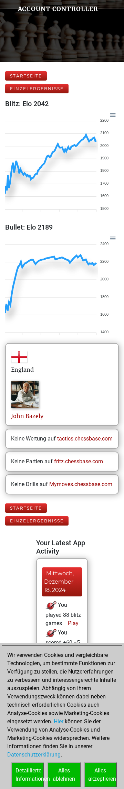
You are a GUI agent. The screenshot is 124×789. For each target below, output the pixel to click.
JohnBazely (27, 415)
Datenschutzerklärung (34, 754)
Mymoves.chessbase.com (80, 484)
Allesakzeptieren (102, 774)
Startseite (26, 75)
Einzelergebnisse (37, 88)
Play (72, 623)
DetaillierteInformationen (30, 774)
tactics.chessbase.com (85, 438)
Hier (58, 721)
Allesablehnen (64, 774)
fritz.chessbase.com (78, 461)
